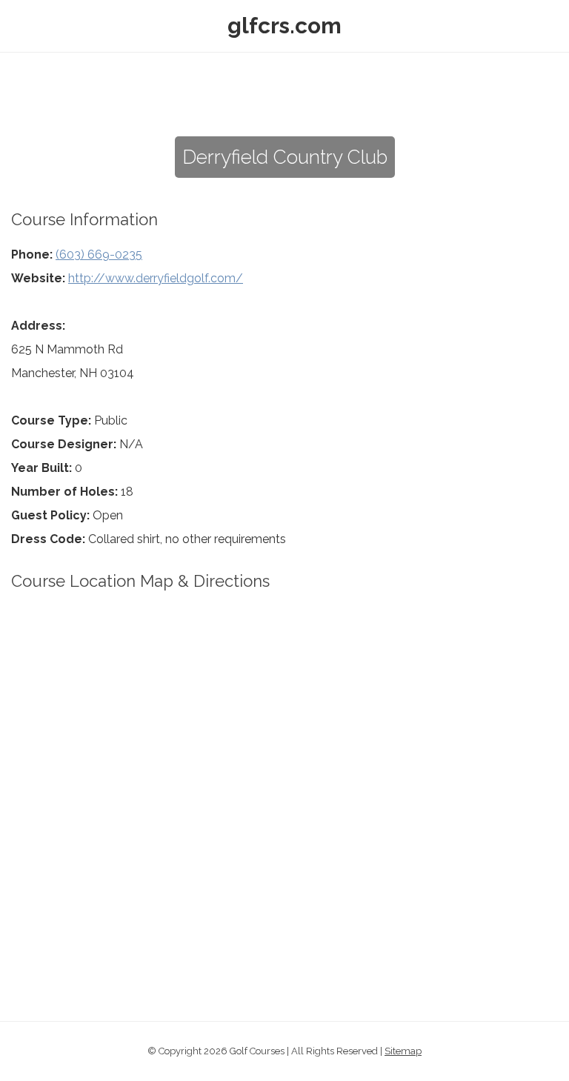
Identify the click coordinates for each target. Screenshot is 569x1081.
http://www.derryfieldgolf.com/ (155, 278)
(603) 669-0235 (99, 254)
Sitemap (403, 1051)
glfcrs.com (284, 26)
